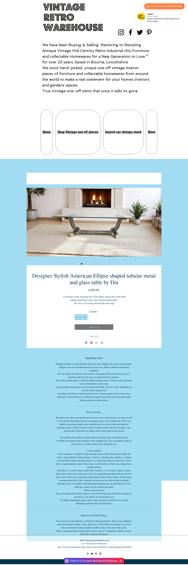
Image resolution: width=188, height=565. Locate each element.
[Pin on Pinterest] (91, 342)
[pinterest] (149, 32)
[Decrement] (77, 317)
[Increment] (85, 317)
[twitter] (140, 32)
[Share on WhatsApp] (96, 342)
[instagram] (121, 32)
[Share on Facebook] (86, 342)
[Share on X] (101, 342)
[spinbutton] (81, 317)
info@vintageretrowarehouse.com (94, 540)
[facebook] (130, 32)
